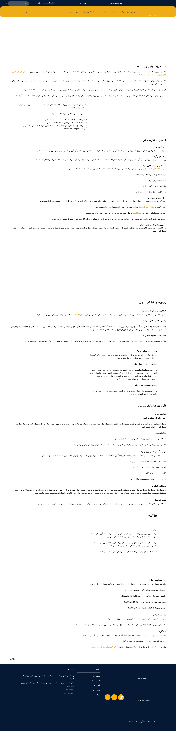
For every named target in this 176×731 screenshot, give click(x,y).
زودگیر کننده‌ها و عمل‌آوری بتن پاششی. (103, 647)
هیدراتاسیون (136, 213)
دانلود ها (105, 12)
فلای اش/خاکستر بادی (151, 169)
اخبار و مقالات (87, 12)
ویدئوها (77, 12)
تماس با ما (69, 12)
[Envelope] (108, 697)
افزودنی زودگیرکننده (81, 315)
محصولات (114, 12)
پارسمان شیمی (131, 12)
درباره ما (122, 12)
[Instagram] (114, 697)
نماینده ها (96, 12)
